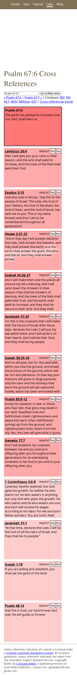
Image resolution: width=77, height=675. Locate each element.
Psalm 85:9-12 (16, 399)
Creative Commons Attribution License (29, 653)
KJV (68, 97)
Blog (60, 4)
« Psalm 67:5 (12, 97)
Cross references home (56, 102)
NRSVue (24, 102)
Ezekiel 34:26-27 (17, 275)
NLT (6, 102)
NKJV (14, 102)
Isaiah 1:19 (14, 564)
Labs (50, 4)
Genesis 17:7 (15, 440)
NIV (62, 97)
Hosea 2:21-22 (16, 234)
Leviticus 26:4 (16, 151)
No (58, 151)
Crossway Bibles (26, 663)
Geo (26, 4)
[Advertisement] (38, 38)
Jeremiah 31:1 (16, 523)
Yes (53, 151)
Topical (38, 4)
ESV (34, 102)
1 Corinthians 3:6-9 (20, 481)
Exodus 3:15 (14, 192)
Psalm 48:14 (14, 605)
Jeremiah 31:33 (17, 316)
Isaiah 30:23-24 (17, 358)
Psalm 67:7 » (33, 97)
